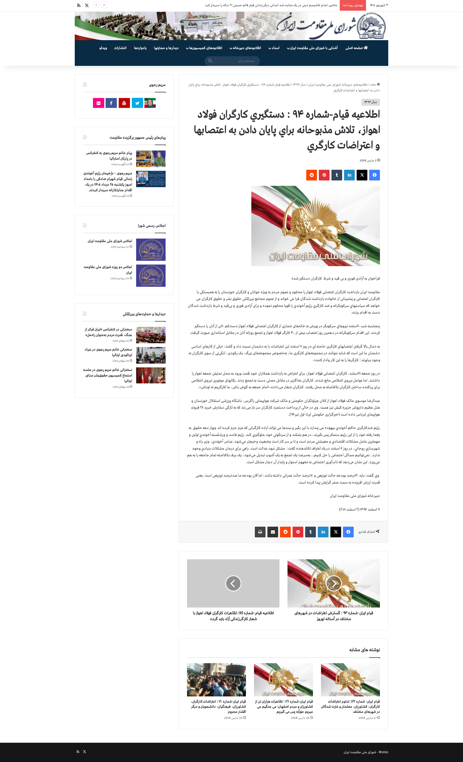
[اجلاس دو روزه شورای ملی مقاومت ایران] (151, 276)
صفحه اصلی (354, 48)
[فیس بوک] (374, 175)
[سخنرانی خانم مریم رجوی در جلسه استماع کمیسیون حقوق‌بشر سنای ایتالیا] (151, 375)
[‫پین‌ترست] (324, 175)
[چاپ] (260, 532)
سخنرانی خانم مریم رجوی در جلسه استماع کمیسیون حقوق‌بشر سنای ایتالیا (107, 375)
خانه (373, 85)
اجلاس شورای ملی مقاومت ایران (110, 241)
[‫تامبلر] (336, 175)
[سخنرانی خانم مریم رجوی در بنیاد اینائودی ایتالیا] (151, 355)
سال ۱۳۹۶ (299, 85)
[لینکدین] (349, 175)
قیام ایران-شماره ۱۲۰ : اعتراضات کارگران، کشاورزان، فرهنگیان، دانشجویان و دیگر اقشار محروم (218, 706)
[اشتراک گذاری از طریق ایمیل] (272, 532)
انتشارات (120, 48)
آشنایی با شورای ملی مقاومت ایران (314, 48)
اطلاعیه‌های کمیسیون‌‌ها (205, 48)
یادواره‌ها (140, 48)
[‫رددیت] (311, 175)
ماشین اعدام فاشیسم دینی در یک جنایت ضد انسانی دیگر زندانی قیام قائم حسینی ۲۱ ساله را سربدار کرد (271, 5)
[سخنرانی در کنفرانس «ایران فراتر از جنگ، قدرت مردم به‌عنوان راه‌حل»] (151, 335)
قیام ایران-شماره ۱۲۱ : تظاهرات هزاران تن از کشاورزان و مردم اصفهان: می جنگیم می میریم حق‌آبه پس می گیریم (284, 706)
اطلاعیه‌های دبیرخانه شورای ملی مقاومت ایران (338, 85)
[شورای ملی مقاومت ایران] (231, 26)
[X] (362, 175)
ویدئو (103, 48)
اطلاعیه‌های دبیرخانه (247, 48)
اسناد (275, 48)
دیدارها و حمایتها (166, 48)
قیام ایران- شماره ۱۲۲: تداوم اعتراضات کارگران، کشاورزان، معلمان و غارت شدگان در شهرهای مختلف (350, 706)
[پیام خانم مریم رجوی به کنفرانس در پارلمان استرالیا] (151, 158)
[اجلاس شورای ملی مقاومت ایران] (151, 250)
